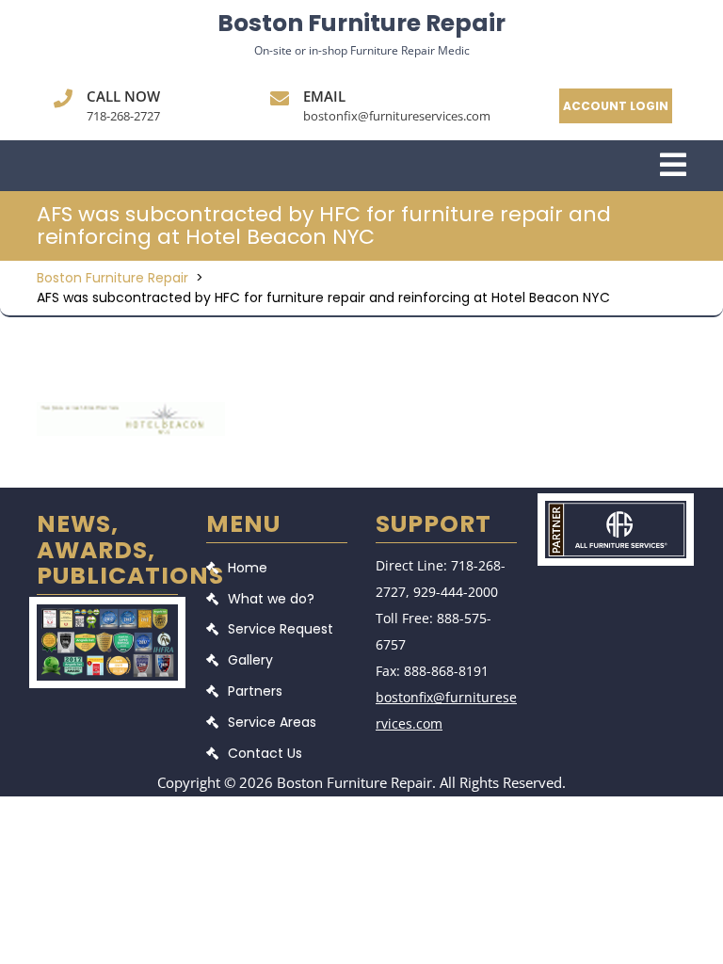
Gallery (250, 660)
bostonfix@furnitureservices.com (396, 115)
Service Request (280, 628)
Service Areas (272, 722)
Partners (255, 691)
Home (247, 567)
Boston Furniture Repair (361, 23)
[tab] (673, 166)
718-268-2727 (123, 115)
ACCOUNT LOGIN (615, 106)
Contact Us (265, 753)
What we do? (271, 598)
